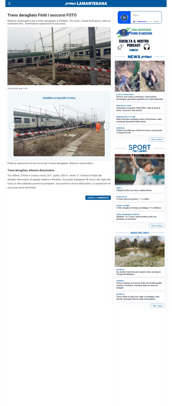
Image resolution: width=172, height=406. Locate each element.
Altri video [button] (157, 305)
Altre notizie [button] (156, 139)
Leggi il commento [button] (98, 197)
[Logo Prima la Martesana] (86, 3)
